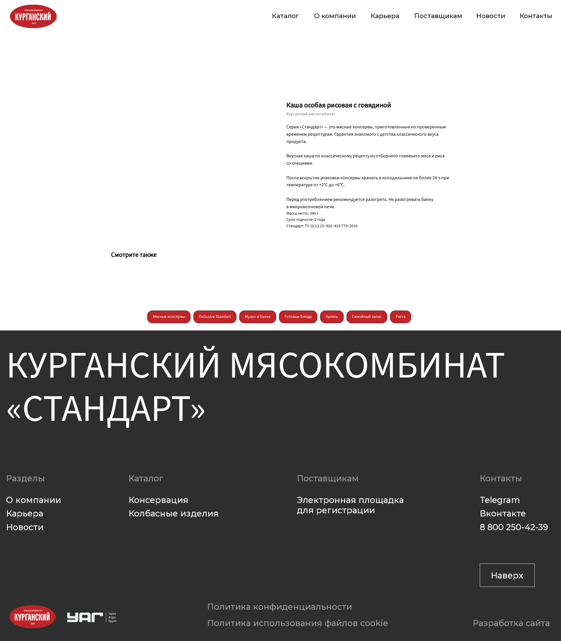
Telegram (500, 500)
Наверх (507, 575)
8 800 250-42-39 (514, 527)
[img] (33, 16)
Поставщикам (438, 16)
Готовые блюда (298, 317)
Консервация (158, 500)
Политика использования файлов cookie (297, 623)
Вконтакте (503, 513)
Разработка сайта (511, 623)
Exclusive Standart (215, 317)
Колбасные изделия (174, 513)
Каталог (285, 16)
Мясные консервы (169, 317)
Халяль (332, 317)
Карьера (385, 16)
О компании (335, 16)
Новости (490, 16)
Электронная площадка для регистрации (350, 505)
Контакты (536, 16)
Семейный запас (367, 317)
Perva (401, 317)
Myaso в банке (258, 317)
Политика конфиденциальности (279, 607)
